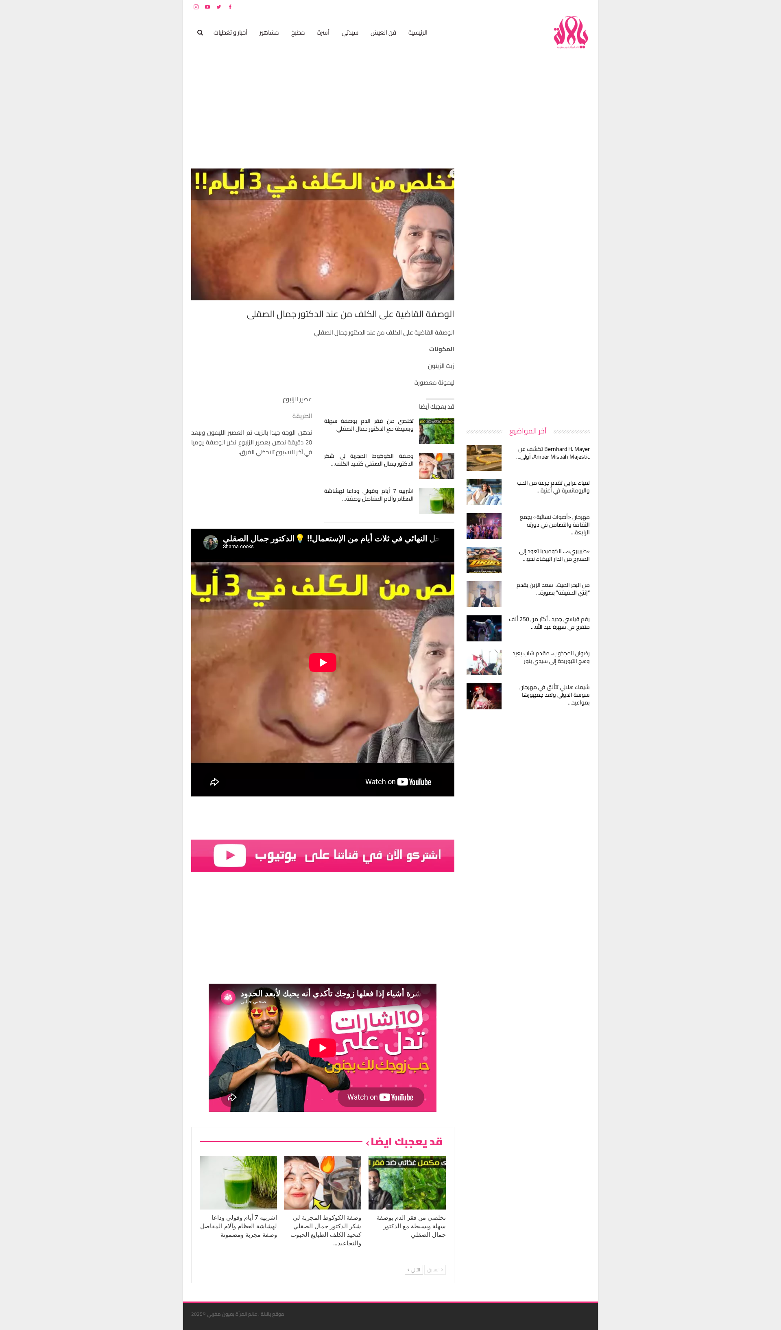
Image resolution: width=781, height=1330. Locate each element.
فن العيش (383, 32)
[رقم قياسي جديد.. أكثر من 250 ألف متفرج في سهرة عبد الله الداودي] (484, 628)
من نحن (583, 7)
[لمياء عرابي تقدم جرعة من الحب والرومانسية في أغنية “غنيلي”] (484, 492)
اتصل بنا (538, 7)
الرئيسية (418, 32)
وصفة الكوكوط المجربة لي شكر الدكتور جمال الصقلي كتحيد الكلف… (369, 460)
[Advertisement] (529, 290)
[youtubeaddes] (322, 855)
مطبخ (298, 32)
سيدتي (350, 32)
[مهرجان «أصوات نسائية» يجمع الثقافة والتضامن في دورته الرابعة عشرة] (484, 526)
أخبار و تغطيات (230, 32)
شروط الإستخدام (511, 7)
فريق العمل (561, 7)
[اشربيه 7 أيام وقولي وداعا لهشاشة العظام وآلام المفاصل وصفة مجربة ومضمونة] (436, 501)
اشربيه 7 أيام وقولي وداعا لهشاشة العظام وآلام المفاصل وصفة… (369, 495)
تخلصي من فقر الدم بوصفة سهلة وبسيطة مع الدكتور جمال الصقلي (369, 425)
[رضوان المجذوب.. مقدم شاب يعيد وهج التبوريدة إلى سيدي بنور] (484, 663)
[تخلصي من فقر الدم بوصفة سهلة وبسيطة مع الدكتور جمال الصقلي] (436, 431)
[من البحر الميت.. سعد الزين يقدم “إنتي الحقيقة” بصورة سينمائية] (484, 594)
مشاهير (269, 32)
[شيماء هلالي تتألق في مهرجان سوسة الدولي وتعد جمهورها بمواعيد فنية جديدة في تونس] (484, 696)
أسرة (323, 32)
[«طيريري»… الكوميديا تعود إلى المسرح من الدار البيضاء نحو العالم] (484, 560)
